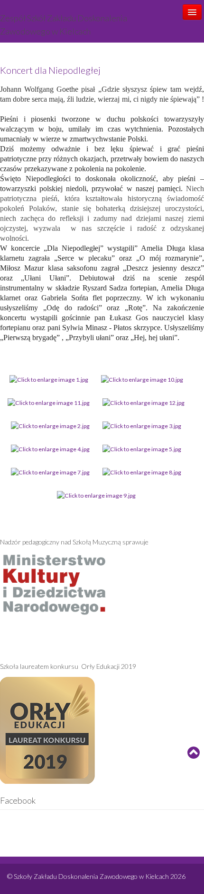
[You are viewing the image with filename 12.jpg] (143, 402)
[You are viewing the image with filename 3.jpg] (141, 425)
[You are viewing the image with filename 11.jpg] (49, 402)
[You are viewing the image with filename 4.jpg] (50, 448)
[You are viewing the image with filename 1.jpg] (48, 379)
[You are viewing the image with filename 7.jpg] (50, 471)
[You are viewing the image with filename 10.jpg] (142, 379)
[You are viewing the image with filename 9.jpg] (96, 495)
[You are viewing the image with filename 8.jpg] (141, 471)
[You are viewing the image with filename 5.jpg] (141, 448)
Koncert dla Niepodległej (50, 70)
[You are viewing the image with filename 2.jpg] (50, 425)
